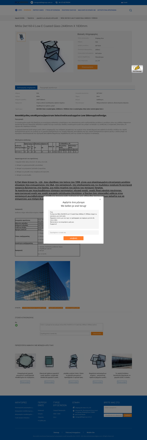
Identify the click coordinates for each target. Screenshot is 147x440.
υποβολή (73, 238)
